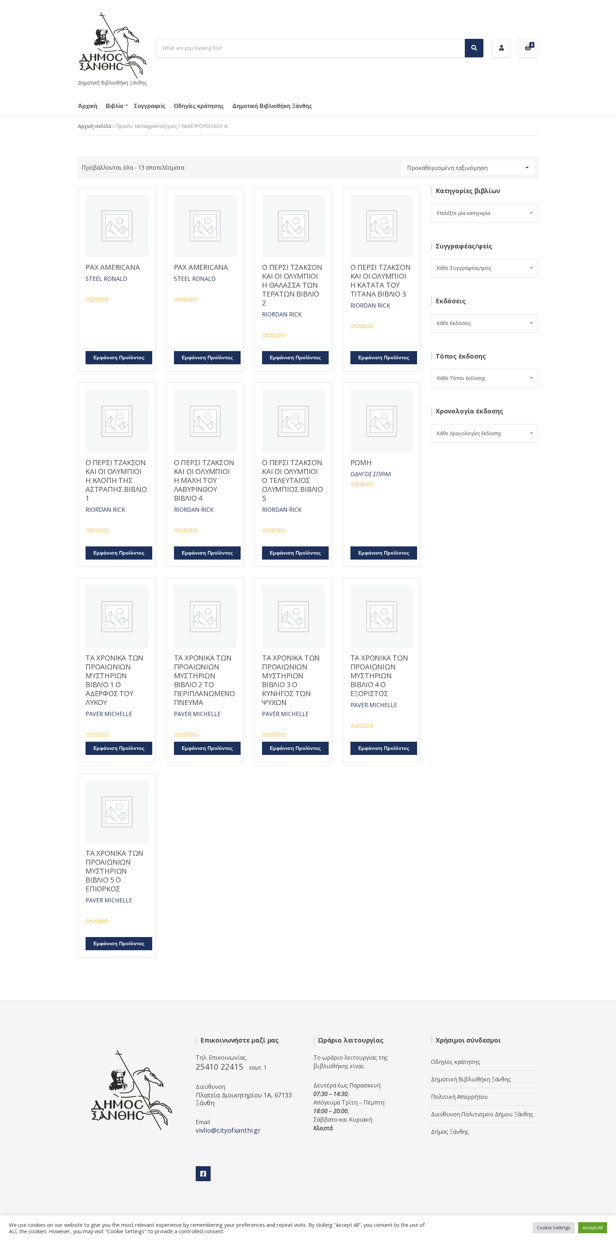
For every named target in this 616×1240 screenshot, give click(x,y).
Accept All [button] (592, 1227)
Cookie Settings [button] (553, 1227)
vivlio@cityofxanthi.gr (228, 1130)
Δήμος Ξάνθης (450, 1132)
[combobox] (484, 213)
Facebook (203, 1173)
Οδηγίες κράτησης (199, 106)
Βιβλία (114, 106)
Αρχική (87, 106)
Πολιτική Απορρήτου (459, 1097)
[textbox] (484, 213)
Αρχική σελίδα (94, 126)
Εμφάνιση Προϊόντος (118, 357)
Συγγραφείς (149, 106)
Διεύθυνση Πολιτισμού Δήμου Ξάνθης (482, 1114)
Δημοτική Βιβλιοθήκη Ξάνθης (272, 106)
